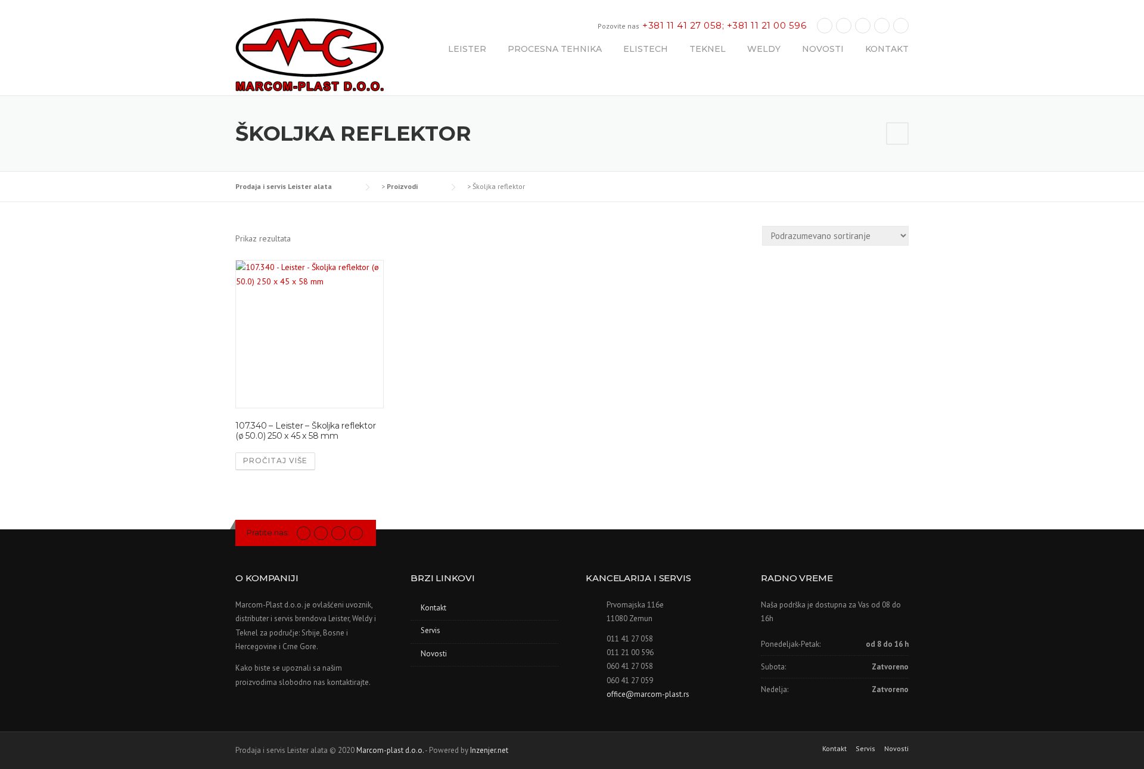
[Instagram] (863, 25)
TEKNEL (707, 49)
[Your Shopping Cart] (897, 133)
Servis (430, 630)
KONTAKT (887, 49)
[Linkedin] (843, 25)
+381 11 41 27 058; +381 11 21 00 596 (724, 25)
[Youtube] (882, 25)
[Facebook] (824, 25)
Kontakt (433, 608)
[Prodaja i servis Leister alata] (309, 56)
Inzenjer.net (489, 750)
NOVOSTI (823, 49)
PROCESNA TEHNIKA (555, 49)
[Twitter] (303, 533)
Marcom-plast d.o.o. (390, 750)
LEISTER (467, 49)
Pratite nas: (268, 532)
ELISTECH (645, 49)
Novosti (434, 654)
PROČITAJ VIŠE (275, 460)
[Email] (901, 25)
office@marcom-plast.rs (648, 694)
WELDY (764, 49)
